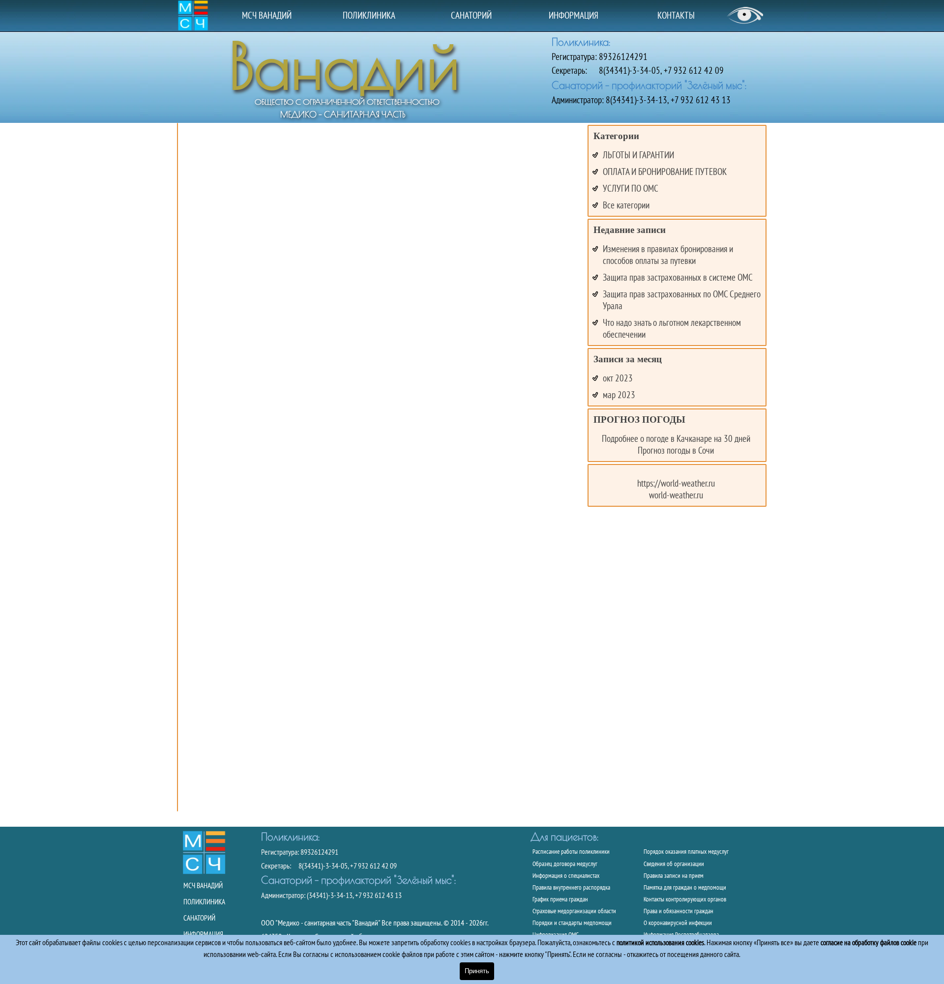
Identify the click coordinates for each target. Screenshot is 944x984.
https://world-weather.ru (676, 483)
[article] (177, 467)
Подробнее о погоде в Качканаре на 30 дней (676, 438)
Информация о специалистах (565, 875)
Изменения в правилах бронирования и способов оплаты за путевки (668, 254)
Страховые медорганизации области (574, 910)
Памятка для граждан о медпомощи (685, 887)
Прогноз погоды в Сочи (676, 450)
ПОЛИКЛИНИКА (369, 15)
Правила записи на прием (674, 875)
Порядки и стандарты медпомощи (572, 922)
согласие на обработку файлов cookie (868, 942)
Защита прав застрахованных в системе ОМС (678, 277)
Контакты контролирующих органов (685, 899)
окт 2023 (618, 378)
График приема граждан (560, 899)
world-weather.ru (676, 495)
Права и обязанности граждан (678, 910)
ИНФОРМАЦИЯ (573, 15)
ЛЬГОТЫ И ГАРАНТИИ (638, 155)
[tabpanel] (659, 70)
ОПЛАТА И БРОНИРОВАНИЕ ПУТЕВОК (665, 171)
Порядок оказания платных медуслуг (686, 851)
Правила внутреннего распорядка (571, 887)
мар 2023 (619, 395)
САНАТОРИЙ (471, 15)
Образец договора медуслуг (564, 863)
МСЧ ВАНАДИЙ (267, 15)
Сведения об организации (674, 863)
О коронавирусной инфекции (678, 922)
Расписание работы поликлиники (571, 851)
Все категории (626, 205)
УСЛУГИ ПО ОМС (630, 188)
